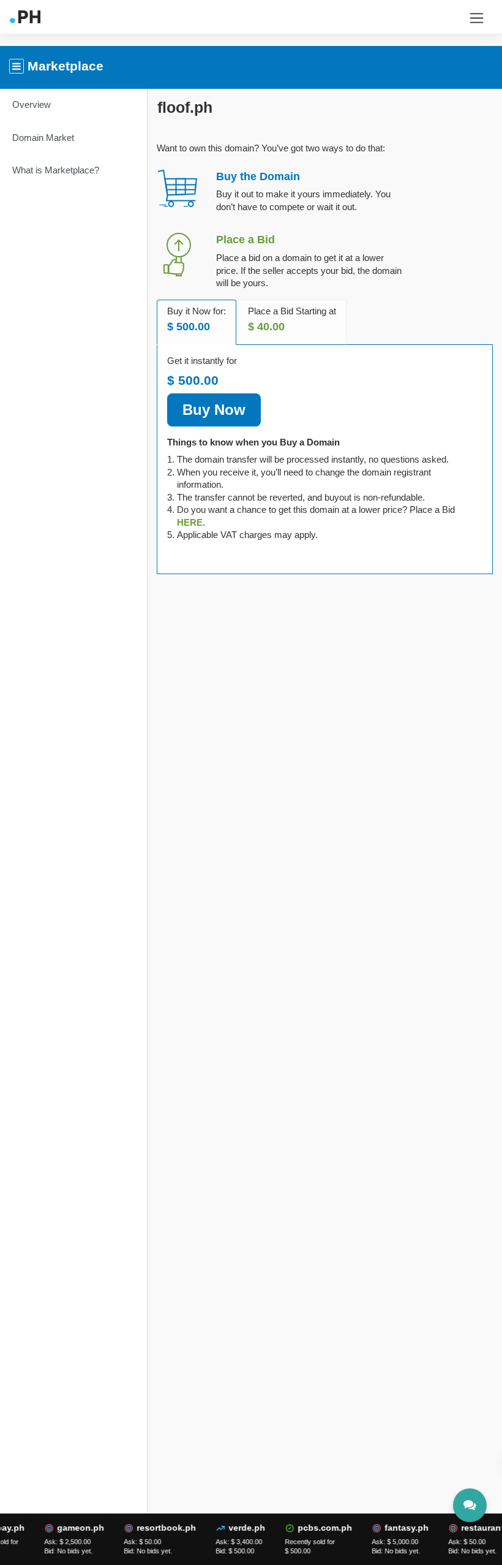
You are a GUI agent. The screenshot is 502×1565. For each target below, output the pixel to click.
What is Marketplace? (55, 170)
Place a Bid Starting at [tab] (292, 319)
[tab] (190, 522)
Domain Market (43, 137)
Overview (31, 104)
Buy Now (213, 409)
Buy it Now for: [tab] (196, 319)
